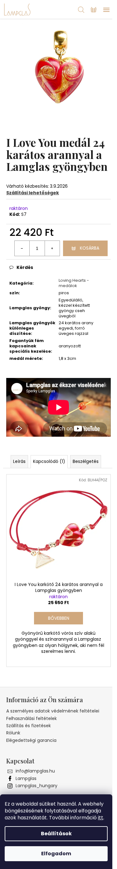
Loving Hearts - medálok (74, 283)
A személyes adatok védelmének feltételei (52, 711)
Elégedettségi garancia (31, 740)
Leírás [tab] (19, 461)
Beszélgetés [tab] (86, 461)
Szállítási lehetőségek (32, 193)
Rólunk (13, 733)
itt (100, 817)
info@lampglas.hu (35, 771)
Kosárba (89, 248)
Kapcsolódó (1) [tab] (49, 461)
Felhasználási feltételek (31, 718)
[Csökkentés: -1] (22, 248)
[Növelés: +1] (52, 248)
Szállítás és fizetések (28, 726)
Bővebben (58, 618)
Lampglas (26, 778)
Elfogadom (56, 853)
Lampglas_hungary (36, 785)
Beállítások (56, 833)
